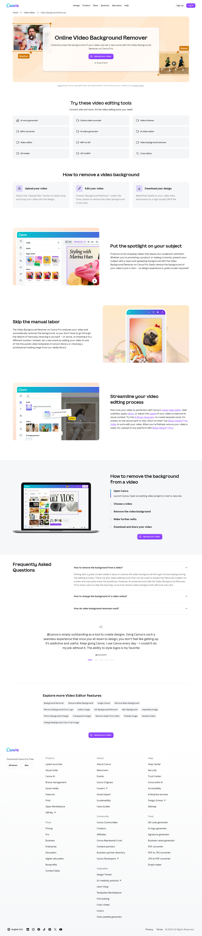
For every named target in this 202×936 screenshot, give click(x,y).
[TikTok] (44, 929)
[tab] (90, 660)
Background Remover (54, 703)
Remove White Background (80, 703)
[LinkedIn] (28, 929)
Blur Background (130, 709)
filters (131, 413)
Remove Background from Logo (58, 709)
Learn (60, 85)
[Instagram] (33, 929)
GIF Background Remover (106, 709)
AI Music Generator (145, 417)
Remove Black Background (126, 703)
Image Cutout (104, 703)
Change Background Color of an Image (61, 722)
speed (152, 413)
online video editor (171, 410)
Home (15, 12)
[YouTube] (61, 929)
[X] (55, 929)
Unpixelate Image (150, 709)
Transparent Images (82, 716)
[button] (76, 5)
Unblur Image (84, 709)
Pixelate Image (130, 716)
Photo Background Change (56, 716)
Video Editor (29, 12)
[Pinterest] (50, 929)
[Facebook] (39, 929)
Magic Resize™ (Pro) (162, 427)
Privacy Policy (138, 85)
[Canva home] (13, 5)
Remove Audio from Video (108, 716)
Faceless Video (148, 716)
